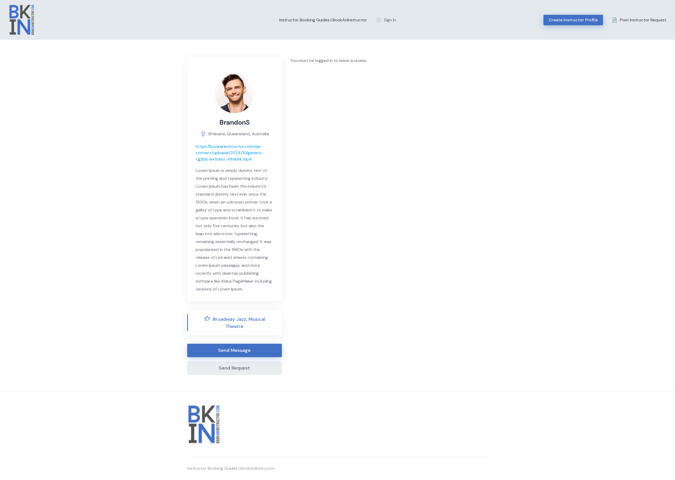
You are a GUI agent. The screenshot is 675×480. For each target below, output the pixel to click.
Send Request (234, 368)
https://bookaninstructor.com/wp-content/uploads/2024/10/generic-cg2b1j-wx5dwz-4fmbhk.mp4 (230, 153)
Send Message (234, 350)
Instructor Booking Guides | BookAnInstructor (323, 20)
